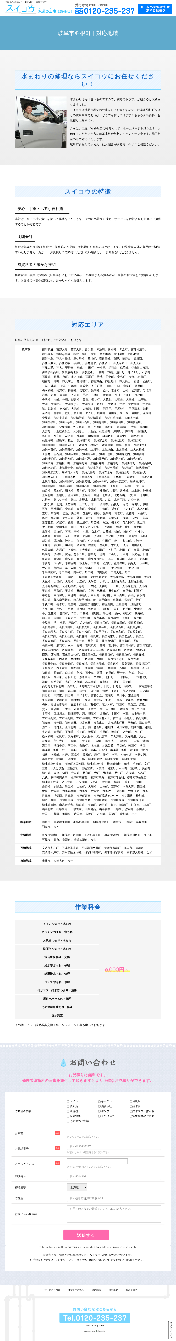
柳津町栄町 (112, 759)
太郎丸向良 (118, 581)
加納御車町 (89, 454)
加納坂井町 (97, 463)
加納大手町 (66, 422)
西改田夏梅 (114, 649)
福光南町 (141, 718)
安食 (131, 376)
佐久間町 (128, 522)
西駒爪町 (90, 645)
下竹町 (58, 563)
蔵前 (79, 517)
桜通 (105, 522)
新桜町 (58, 545)
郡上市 (148, 834)
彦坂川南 (84, 677)
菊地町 (58, 490)
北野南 (46, 499)
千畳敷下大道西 (51, 577)
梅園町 (72, 390)
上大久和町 (137, 449)
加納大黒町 (100, 486)
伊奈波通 (87, 372)
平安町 (132, 722)
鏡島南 (60, 440)
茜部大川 (76, 349)
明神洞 (72, 759)
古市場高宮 (49, 718)
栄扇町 (95, 390)
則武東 (58, 677)
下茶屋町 (70, 563)
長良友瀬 (81, 663)
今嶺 (65, 399)
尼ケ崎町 (78, 358)
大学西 (92, 581)
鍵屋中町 (122, 435)
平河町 (115, 690)
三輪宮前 (87, 768)
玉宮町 (58, 590)
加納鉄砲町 (83, 486)
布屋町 (110, 672)
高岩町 (118, 513)
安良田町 (104, 358)
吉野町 (46, 786)
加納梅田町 (100, 422)
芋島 (85, 394)
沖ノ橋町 (78, 426)
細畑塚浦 (122, 727)
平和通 (69, 731)
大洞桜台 (87, 404)
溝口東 (46, 745)
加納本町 (81, 449)
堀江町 (92, 713)
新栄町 (46, 540)
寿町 (76, 531)
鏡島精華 (107, 445)
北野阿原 (96, 499)
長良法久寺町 (116, 658)
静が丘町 (79, 554)
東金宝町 (133, 695)
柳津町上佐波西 (74, 763)
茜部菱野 (119, 354)
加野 (145, 408)
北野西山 (119, 495)
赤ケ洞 (89, 349)
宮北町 (145, 749)
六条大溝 (128, 786)
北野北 (83, 499)
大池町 (75, 408)
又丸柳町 (73, 736)
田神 (145, 554)
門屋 (97, 408)
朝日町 (142, 376)
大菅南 (118, 399)
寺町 (81, 586)
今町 (56, 399)
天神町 (103, 586)
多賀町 (46, 558)
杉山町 (127, 540)
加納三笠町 (106, 454)
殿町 (138, 599)
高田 (110, 558)
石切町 (146, 372)
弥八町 (129, 809)
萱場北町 (47, 495)
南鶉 (114, 754)
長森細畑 (84, 617)
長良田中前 (49, 663)
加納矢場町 (111, 467)
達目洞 (81, 608)
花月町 (69, 435)
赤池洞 (100, 349)
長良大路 (64, 640)
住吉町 (81, 540)
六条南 (55, 790)
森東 (56, 772)
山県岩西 (90, 809)
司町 (116, 608)
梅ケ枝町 (47, 390)
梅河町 (60, 390)
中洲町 (72, 595)
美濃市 (66, 839)
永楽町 (127, 385)
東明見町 (56, 681)
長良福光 (47, 668)
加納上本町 (131, 417)
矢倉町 (146, 768)
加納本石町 (49, 449)
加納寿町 (112, 463)
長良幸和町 (117, 631)
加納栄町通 (80, 463)
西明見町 (140, 649)
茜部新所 (47, 349)
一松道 (101, 367)
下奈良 (95, 563)
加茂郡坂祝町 (112, 834)
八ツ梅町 (81, 781)
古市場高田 (66, 718)
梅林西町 (142, 699)
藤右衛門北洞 (62, 599)
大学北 (104, 581)
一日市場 (122, 677)
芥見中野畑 (63, 358)
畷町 (79, 645)
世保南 (135, 804)
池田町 (120, 372)
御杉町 (109, 426)
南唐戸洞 (47, 759)
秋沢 (76, 354)
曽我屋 (58, 567)
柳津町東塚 (117, 800)
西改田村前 (127, 645)
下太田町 (99, 549)
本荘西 (124, 709)
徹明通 (95, 613)
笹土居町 (82, 522)
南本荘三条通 (79, 749)
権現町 (135, 504)
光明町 (98, 536)
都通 (45, 754)
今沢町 (46, 399)
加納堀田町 (83, 440)
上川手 (94, 449)
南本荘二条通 (118, 749)
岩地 (45, 394)
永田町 (58, 617)
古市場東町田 (116, 722)
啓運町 (87, 513)
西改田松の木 (50, 649)
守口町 (75, 772)
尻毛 (68, 554)
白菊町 (107, 531)
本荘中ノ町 (138, 709)
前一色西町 (95, 727)
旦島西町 (135, 604)
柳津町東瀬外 (136, 800)
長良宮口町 (106, 654)
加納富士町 (100, 440)
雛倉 (45, 681)
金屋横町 (64, 426)
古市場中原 (138, 713)
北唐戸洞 (119, 499)
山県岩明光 (66, 804)
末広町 (115, 545)
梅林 (45, 704)
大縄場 (142, 399)
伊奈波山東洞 (139, 367)
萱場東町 (73, 495)
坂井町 (138, 526)
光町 (68, 681)
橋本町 (112, 668)
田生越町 (113, 590)
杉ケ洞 (138, 540)
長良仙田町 (66, 627)
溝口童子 (144, 722)
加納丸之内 (123, 454)
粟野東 (69, 367)
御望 (145, 504)
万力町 (138, 731)
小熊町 (98, 426)
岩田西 (124, 413)
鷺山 (73, 526)
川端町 (124, 490)
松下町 (81, 731)
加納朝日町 (138, 435)
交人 (45, 709)
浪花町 (60, 645)
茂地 (126, 763)
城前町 (127, 531)
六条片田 (107, 790)
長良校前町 (135, 622)
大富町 (130, 399)
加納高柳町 (145, 463)
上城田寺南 (103, 476)
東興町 (117, 599)
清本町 (89, 567)
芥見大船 (135, 363)
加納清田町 (94, 417)
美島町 (83, 745)
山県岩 (117, 809)
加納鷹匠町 (100, 458)
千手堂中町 (132, 567)
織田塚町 (122, 426)
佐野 (70, 522)
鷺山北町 (61, 526)
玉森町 (46, 590)
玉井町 (69, 590)
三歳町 (75, 754)
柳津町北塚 (129, 759)
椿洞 (62, 622)
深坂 (105, 690)
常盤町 (128, 599)
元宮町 (87, 772)
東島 (87, 699)
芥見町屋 (96, 385)
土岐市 (46, 860)
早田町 (89, 572)
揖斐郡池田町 (92, 852)
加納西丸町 (139, 472)
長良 (136, 640)
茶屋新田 (107, 604)
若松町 (89, 813)
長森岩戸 (70, 617)
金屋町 (46, 417)
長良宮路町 (123, 654)
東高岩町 (47, 699)
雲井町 (89, 517)
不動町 (128, 718)
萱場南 (86, 495)
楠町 (125, 517)
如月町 (46, 490)
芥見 (59, 367)
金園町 (147, 413)
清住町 (55, 513)
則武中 (142, 672)
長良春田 (81, 636)
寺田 (74, 613)
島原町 (60, 549)
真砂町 (55, 709)
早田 (127, 572)
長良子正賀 (100, 631)
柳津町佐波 (95, 759)
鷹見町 (69, 558)
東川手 (121, 695)
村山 (64, 749)
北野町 (144, 495)
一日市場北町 (139, 677)
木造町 (104, 508)
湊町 (105, 754)
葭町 (127, 781)
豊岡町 (64, 613)
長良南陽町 (97, 663)
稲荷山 (112, 367)
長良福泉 (127, 663)
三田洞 (135, 740)
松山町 (115, 731)
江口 (117, 385)
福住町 (83, 690)
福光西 (58, 722)
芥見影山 (104, 363)
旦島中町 (47, 608)
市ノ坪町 (76, 376)
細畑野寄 (73, 713)
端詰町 (100, 668)
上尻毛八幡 (145, 476)
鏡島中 (94, 445)
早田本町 (70, 567)
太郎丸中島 (117, 577)
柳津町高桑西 (79, 777)
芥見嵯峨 (64, 363)
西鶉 (45, 654)
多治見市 (59, 860)
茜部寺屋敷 (63, 354)
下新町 (46, 563)
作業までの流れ (76, 1290)
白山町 (69, 672)
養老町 (117, 781)
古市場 (117, 718)
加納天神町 (66, 486)
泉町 (65, 376)
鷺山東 (141, 522)
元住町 (118, 772)
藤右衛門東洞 (81, 599)
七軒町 (109, 677)
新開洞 (133, 536)
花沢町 (58, 672)
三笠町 (72, 740)
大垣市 (139, 847)
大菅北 (107, 399)
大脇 (133, 426)
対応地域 (96, 1290)
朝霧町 (46, 381)
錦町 (102, 645)
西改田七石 (69, 649)
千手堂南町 (49, 572)
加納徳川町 (137, 481)
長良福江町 (143, 663)
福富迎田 (70, 722)
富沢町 (141, 595)
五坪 (45, 508)
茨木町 (95, 394)
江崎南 (72, 385)
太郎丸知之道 (98, 577)
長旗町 (126, 617)
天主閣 (92, 586)
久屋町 (98, 677)
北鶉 (59, 504)
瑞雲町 (83, 577)
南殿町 (55, 754)
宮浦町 (134, 749)
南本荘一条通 (50, 749)
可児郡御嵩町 (50, 834)
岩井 (105, 390)
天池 (99, 376)
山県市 (128, 822)
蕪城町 (80, 467)
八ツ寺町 (67, 781)
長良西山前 (66, 636)
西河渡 (63, 658)
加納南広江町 (50, 472)
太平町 (144, 563)
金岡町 (46, 413)
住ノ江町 (93, 540)
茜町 (93, 354)
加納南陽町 (66, 481)
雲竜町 (83, 390)
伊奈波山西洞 (50, 372)
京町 (45, 513)
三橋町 (98, 740)
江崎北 (84, 385)
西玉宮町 (61, 668)
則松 (79, 672)
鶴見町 (127, 613)
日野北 (117, 686)
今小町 (139, 394)
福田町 (72, 690)
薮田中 (46, 813)
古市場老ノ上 (101, 718)
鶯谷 (85, 399)
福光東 (46, 722)
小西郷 (46, 536)
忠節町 (72, 604)
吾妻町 (110, 376)
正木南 (66, 709)
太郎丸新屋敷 (50, 586)
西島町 (89, 658)
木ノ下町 (128, 508)
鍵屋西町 (107, 435)
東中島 (98, 699)
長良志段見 (49, 631)
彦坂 (142, 704)
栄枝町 (58, 531)
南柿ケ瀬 (125, 754)
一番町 (100, 372)
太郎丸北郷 (135, 581)
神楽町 (81, 435)
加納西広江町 (50, 476)
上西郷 (117, 476)
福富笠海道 (145, 686)
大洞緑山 (78, 431)
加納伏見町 (117, 440)
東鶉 (119, 699)
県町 (85, 354)
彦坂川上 (59, 713)
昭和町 (144, 558)
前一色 (104, 709)
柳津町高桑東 (59, 777)
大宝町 (148, 577)
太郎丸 (143, 586)
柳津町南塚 (66, 800)
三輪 (82, 759)
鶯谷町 (95, 399)
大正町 (46, 567)
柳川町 (140, 795)
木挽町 (142, 513)
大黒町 (69, 581)
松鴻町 (106, 563)
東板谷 (129, 699)
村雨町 (123, 768)
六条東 (83, 790)
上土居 (135, 490)
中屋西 (138, 608)
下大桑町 (84, 549)
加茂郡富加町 (92, 834)
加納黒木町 (128, 463)
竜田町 (101, 590)
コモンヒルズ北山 (90, 526)
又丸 (142, 736)
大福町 (58, 581)
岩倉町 (115, 390)
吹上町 (95, 690)
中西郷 (95, 595)
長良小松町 (83, 631)
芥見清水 (90, 363)
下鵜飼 (72, 549)
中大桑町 (119, 595)
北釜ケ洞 (133, 499)
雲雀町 (109, 695)
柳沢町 (92, 804)
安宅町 (121, 376)
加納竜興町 (94, 467)
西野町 (71, 686)
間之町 (123, 349)
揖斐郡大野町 (135, 852)
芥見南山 (67, 381)
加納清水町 (134, 458)
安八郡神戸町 (50, 852)
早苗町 (95, 522)
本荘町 (46, 713)
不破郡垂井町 (70, 847)
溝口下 (46, 727)
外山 (131, 595)
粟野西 (138, 358)
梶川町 (78, 413)
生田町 (89, 367)
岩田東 (112, 413)
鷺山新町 (47, 526)
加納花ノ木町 (70, 472)
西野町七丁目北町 (53, 686)
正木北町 (70, 727)
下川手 (112, 549)
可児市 (46, 839)
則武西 (46, 677)
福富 (62, 690)
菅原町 (46, 545)
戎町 (53, 385)
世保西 (58, 795)
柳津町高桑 (97, 777)
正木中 (92, 709)
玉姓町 (135, 517)
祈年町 (115, 508)
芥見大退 (47, 367)
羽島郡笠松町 (101, 822)
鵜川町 (75, 399)
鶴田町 (46, 617)
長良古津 (133, 658)
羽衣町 (89, 668)
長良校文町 (134, 631)
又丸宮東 (101, 736)
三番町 (112, 554)
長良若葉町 (126, 636)
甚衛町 (104, 545)
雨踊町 (89, 376)
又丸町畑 (130, 736)
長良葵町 (124, 640)
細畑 (148, 727)
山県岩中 (104, 809)
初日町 (46, 672)
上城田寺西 (69, 476)
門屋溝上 (134, 408)
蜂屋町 (135, 668)
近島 (125, 504)
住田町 (106, 540)
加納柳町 (127, 467)
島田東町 (47, 549)
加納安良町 (117, 422)
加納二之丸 (105, 472)
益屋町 (46, 740)
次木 (70, 645)
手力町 (107, 613)
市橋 (110, 372)
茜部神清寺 (138, 349)
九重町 (58, 536)
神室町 (147, 490)
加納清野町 (77, 417)
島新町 (146, 549)
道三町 (52, 613)
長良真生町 (100, 627)
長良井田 (93, 640)
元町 (97, 772)
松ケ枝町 (47, 736)
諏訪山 (58, 540)
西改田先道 (89, 654)
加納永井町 (100, 481)
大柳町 (144, 426)
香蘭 (76, 536)
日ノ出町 (145, 690)
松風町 (60, 736)
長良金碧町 (118, 622)
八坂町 (130, 772)
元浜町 (107, 772)
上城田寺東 (86, 476)
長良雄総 (113, 617)
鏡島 (119, 445)
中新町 (83, 595)
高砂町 (121, 558)
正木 (82, 727)
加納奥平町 (49, 422)
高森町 (58, 558)
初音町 (146, 668)
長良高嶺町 (49, 627)
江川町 (52, 408)
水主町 (58, 435)
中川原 (106, 595)
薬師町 (115, 786)
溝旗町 (146, 740)
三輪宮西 (72, 768)
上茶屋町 (127, 486)
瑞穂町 (121, 745)
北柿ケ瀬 (47, 504)
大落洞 (87, 408)
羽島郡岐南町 (81, 822)
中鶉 (148, 608)
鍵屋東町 (93, 435)
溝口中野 (59, 745)
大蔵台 (112, 404)
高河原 (132, 558)
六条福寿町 (69, 790)
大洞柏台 (56, 404)
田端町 (81, 590)
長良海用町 (101, 622)
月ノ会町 (85, 622)
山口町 (146, 804)
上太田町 (121, 449)
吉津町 (138, 781)
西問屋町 (76, 668)
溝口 (142, 745)
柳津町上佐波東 (51, 763)
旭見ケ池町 (129, 690)
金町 (68, 536)
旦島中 (60, 608)
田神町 (77, 572)
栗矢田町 (67, 517)
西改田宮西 (144, 645)
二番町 (115, 681)
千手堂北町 (115, 567)
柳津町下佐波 (50, 781)
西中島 (89, 672)
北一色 (140, 486)
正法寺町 (119, 563)
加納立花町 (49, 467)
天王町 (115, 586)
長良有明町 (109, 640)
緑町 (97, 754)
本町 (114, 709)
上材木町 (129, 476)
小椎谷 (139, 531)
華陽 (96, 495)
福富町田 (129, 686)
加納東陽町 (49, 486)
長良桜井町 (66, 631)
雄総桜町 (141, 431)
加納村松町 (143, 467)
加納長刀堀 (83, 481)
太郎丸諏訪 (69, 586)
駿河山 (69, 540)
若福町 (112, 813)
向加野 (100, 768)
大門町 (106, 608)
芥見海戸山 (120, 363)
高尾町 (132, 563)
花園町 (120, 704)
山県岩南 (61, 809)
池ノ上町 (133, 372)
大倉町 (100, 404)
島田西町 (136, 545)
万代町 (78, 681)
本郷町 (115, 713)
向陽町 (87, 536)
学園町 (92, 490)
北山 (73, 499)
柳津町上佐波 (95, 763)
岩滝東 (147, 390)
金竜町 (69, 508)
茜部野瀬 (133, 354)
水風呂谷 (107, 745)
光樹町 (121, 536)
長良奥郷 (99, 617)
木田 (93, 504)
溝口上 (58, 727)
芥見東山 (96, 381)
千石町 (101, 567)
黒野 (45, 517)
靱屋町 (139, 385)
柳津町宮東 (83, 795)
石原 (56, 376)
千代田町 (47, 604)
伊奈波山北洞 (70, 372)
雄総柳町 (104, 431)
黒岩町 (55, 517)
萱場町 (60, 495)
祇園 (145, 517)
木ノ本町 (142, 508)
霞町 (68, 413)
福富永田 (84, 722)
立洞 (91, 590)
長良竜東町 (109, 636)
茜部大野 (61, 349)
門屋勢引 (119, 408)
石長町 (46, 376)
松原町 (92, 731)
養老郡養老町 (112, 847)
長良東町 (112, 663)
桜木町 (115, 522)
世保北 (69, 795)
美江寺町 (59, 740)
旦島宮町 (121, 604)
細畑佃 (109, 727)
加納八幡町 (88, 472)
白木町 (95, 531)
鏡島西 (83, 445)
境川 (127, 526)
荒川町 (92, 358)
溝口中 (72, 745)
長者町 (60, 604)
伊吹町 (107, 394)
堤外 (117, 613)
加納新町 (138, 454)
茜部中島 (47, 358)
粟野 (116, 358)
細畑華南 (136, 727)
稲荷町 (124, 367)
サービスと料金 (52, 1290)
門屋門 (107, 408)
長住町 (138, 617)
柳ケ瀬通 (127, 795)
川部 (114, 490)
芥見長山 (124, 381)
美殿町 (87, 754)
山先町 (104, 786)
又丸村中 (87, 736)
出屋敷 (127, 590)
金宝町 (81, 508)
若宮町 (101, 813)
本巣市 (117, 822)
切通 (65, 513)
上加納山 (107, 449)
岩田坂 (135, 413)
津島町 (72, 622)
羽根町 (94, 704)
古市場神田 (83, 718)
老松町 (64, 408)
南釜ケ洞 (140, 754)
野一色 (121, 672)
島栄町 (46, 554)
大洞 (45, 404)
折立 (127, 445)
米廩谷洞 (47, 522)
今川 (117, 394)
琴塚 (68, 531)
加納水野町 (72, 454)
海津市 (128, 847)
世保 (45, 790)
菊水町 (69, 490)
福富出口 (99, 722)
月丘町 (127, 608)
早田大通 (116, 572)
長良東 (94, 636)
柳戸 (45, 800)
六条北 (95, 790)
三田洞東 (122, 740)
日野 (107, 686)
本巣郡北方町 (62, 822)
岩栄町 (146, 381)
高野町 (81, 558)
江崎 (108, 385)
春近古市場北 (79, 704)
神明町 (69, 545)
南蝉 (65, 754)
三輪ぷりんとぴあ (53, 768)
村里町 (111, 768)
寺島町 (84, 613)
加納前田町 (66, 449)
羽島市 (46, 826)
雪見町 (106, 781)
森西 (65, 772)
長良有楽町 (49, 658)
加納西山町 (122, 472)
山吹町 (81, 786)
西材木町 (76, 658)
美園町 (132, 745)
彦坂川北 (70, 677)
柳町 (53, 800)
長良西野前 (49, 636)
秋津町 (77, 363)
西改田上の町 (70, 654)
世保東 (46, 795)
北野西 (106, 495)
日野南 (69, 695)
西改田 (55, 654)
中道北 (46, 595)
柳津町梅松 (114, 763)
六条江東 (133, 790)
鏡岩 (70, 440)
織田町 (117, 431)
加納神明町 (49, 458)
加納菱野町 (134, 440)
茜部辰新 (47, 354)
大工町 (81, 581)
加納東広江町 (67, 445)
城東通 (81, 545)
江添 (62, 385)
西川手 (112, 645)
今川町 (127, 394)
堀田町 (104, 713)
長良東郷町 (66, 663)
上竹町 (83, 504)
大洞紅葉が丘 (62, 431)
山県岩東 (76, 809)
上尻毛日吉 (49, 481)
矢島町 (94, 781)
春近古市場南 (59, 704)
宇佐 (122, 404)
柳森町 (80, 804)
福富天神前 (49, 690)
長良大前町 (49, 640)
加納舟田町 (49, 445)
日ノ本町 (82, 695)
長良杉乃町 (83, 627)
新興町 (144, 536)
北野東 (132, 495)
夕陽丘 (58, 786)
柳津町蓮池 (49, 804)
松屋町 (104, 731)
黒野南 (75, 513)
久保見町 (113, 517)
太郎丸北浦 (129, 586)
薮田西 (140, 809)
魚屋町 (64, 394)
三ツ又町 (84, 740)
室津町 (134, 768)
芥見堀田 (82, 381)
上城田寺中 (66, 467)
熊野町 (101, 517)
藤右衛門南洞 (101, 599)
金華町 (92, 508)
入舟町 (75, 394)
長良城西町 (117, 627)
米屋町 (60, 522)
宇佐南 (146, 404)
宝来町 (46, 731)
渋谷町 (58, 554)
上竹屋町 (70, 504)
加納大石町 (83, 422)
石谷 (136, 381)
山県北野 (47, 809)
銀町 (117, 531)
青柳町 (112, 349)
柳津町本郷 (100, 800)
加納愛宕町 (134, 422)
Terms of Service (121, 1247)
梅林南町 (90, 681)
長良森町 (138, 654)
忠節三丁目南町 (89, 604)
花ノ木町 (107, 704)
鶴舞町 (139, 613)
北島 (108, 499)
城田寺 (104, 504)
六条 (145, 790)
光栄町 (107, 513)
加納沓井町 (60, 417)
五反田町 (56, 508)
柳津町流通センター (106, 795)
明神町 (60, 759)
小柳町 (109, 526)
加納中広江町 (118, 481)
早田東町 (64, 572)
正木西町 (79, 709)
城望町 (92, 545)
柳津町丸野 (83, 800)
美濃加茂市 (81, 839)
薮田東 (66, 813)
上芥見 (46, 454)
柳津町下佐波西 (136, 777)
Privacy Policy (101, 1247)
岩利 (53, 394)
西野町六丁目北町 (90, 686)
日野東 (58, 695)
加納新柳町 (66, 458)
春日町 (46, 435)
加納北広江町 (113, 417)
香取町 (58, 413)
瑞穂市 (46, 822)
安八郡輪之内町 (71, 852)
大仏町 (46, 581)
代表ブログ (131, 1290)
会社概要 (113, 1290)
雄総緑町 (47, 440)
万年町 (127, 731)
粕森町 (89, 413)
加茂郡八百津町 (71, 834)
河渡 (119, 526)
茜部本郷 (105, 354)
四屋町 (141, 786)
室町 (147, 763)
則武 (131, 672)
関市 (56, 839)
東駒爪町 (61, 699)
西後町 (115, 504)
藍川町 (124, 813)
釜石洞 (58, 454)
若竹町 (103, 804)
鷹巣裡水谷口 (96, 558)
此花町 (130, 513)
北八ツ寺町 (60, 499)
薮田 (56, 813)
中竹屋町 (59, 595)
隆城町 (123, 804)
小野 (85, 531)
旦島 (70, 608)
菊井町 (81, 490)
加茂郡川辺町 (132, 834)
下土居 (83, 563)
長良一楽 (78, 640)
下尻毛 (135, 554)
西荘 (99, 672)
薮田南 (78, 813)
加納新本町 (117, 458)
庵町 (79, 367)
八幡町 (123, 668)
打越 (45, 385)
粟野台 (126, 358)
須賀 (125, 545)
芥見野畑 (110, 381)
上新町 (114, 486)
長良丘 (140, 636)
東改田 (109, 699)
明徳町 (137, 763)
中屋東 (46, 622)
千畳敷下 (70, 577)
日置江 (132, 704)
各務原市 (141, 822)
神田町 (104, 490)
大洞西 (92, 431)
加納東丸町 (140, 445)
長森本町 (47, 645)
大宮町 (46, 431)
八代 (45, 777)
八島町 (142, 772)
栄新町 (46, 531)
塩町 (102, 554)
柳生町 (46, 772)
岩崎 (125, 390)
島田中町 (124, 549)
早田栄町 (101, 572)
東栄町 (46, 599)
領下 (113, 804)
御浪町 (129, 431)
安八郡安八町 (50, 847)
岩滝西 (135, 390)
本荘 (125, 713)
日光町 (127, 681)
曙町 (56, 381)
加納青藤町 (49, 426)
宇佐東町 (133, 404)
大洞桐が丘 (72, 404)
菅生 (116, 540)
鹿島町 (101, 413)
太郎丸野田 (134, 577)
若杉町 (121, 790)
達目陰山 (93, 608)
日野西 (46, 695)
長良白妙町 (134, 627)
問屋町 (138, 590)
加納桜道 (47, 463)
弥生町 (69, 786)
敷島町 (92, 554)
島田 (136, 549)
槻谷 (97, 513)
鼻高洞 (104, 681)
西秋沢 (128, 649)
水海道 (95, 745)
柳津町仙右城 (115, 777)
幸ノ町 (110, 536)
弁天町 (58, 731)
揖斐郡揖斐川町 (113, 852)
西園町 (100, 658)
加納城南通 (83, 458)
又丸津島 (116, 736)
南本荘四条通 (98, 749)
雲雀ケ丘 (96, 695)
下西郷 (124, 554)
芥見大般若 (49, 363)
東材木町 (76, 699)
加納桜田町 (63, 463)
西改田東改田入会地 (91, 649)
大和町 (92, 786)
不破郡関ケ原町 (91, 847)
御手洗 (109, 740)
